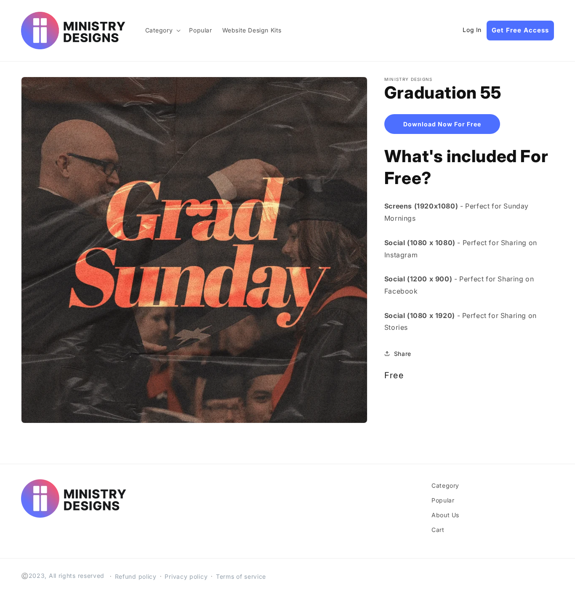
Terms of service (241, 576)
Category (445, 485)
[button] (162, 30)
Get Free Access (520, 30)
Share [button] (402, 353)
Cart (437, 529)
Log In (472, 30)
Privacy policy (186, 576)
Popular (442, 500)
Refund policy (136, 576)
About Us (445, 514)
